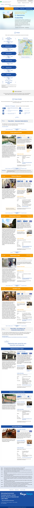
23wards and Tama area (9, 8)
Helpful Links (22, 8)
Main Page (2, 4)
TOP (2, 8)
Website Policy (11, 489)
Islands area (16, 8)
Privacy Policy (22, 489)
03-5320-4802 (5, 503)
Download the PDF (29, 8)
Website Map (17, 489)
